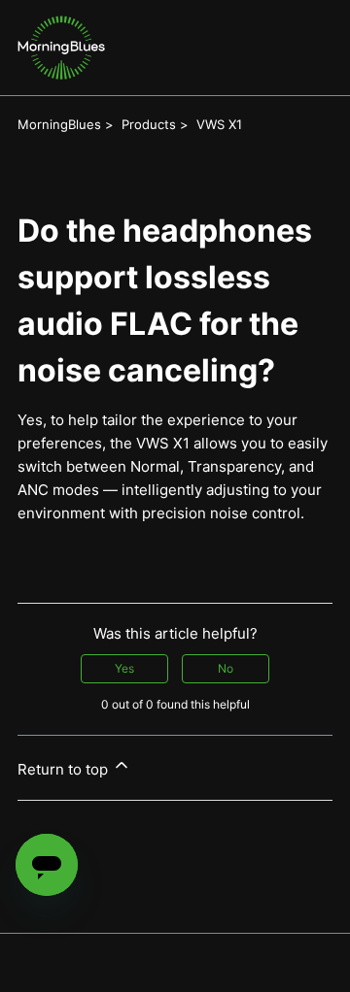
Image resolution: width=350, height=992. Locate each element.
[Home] (61, 48)
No (225, 668)
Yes (124, 668)
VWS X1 (219, 124)
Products (149, 124)
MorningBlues (59, 124)
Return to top (65, 769)
